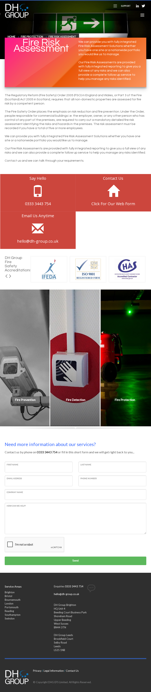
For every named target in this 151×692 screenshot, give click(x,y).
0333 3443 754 (47, 452)
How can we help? (16, 506)
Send (75, 560)
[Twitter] (143, 6)
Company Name (15, 492)
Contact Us (72, 670)
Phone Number (88, 478)
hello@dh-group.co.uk (66, 594)
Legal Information (54, 670)
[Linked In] (137, 6)
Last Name (85, 464)
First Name (12, 464)
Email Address (14, 478)
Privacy (37, 670)
